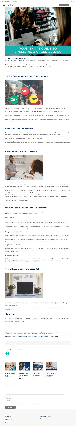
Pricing (6, 422)
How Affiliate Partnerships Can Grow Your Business (51, 373)
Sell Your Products (9, 419)
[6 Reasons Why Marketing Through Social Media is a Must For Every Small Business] (24, 362)
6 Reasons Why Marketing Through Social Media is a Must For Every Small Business (24, 375)
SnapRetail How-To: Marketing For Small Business (46, 336)
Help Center (41, 418)
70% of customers (52, 186)
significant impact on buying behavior (55, 221)
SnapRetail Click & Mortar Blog (32, 336)
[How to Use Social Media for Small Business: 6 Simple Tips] (38, 362)
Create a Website (8, 418)
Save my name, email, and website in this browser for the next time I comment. (23, 404)
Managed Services (9, 421)
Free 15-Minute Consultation (45, 416)
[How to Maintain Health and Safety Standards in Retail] (10, 362)
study (13, 114)
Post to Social (8, 416)
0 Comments (56, 336)
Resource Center (42, 415)
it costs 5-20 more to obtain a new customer (22, 62)
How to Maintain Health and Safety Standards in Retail (10, 373)
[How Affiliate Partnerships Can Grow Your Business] (51, 362)
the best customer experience (21, 303)
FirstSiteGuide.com (23, 332)
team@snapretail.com (15, 1)
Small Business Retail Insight (22, 336)
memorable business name (39, 111)
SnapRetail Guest (9, 336)
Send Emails (7, 415)
